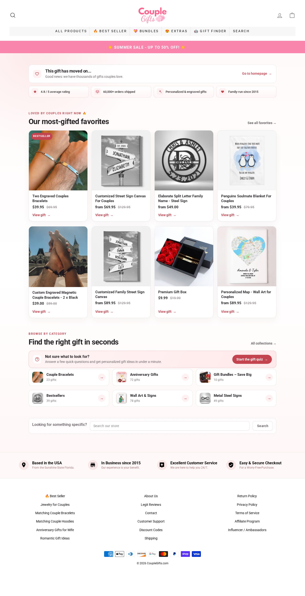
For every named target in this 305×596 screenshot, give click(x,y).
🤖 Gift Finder (210, 31)
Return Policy (247, 496)
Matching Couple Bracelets (55, 513)
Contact (151, 513)
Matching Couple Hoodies (55, 521)
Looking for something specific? (59, 424)
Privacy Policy (247, 505)
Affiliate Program (247, 521)
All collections (263, 343)
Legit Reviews (151, 505)
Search (241, 31)
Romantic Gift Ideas (55, 538)
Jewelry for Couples (55, 505)
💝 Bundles (146, 31)
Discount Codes (151, 530)
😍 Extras (176, 31)
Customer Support (151, 521)
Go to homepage (257, 73)
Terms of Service (247, 513)
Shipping (151, 538)
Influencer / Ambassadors (247, 530)
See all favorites (262, 123)
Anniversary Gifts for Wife (55, 530)
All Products (71, 31)
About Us (151, 496)
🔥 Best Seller (110, 31)
